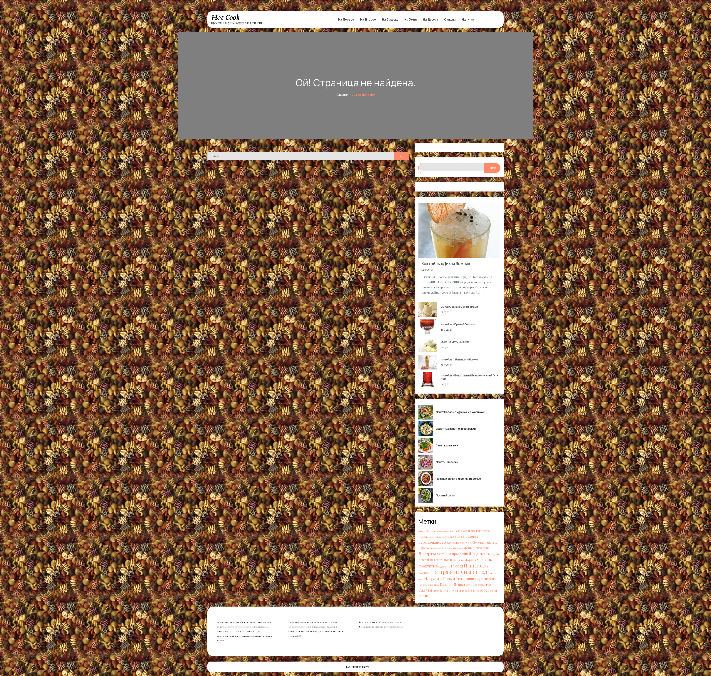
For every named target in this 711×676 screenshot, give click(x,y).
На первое (346, 19)
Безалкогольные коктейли (440, 531)
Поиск (492, 168)
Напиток (474, 565)
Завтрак (493, 554)
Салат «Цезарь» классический (456, 428)
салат (493, 590)
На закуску (390, 19)
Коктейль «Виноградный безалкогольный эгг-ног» (469, 377)
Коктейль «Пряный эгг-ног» (458, 324)
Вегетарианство (432, 542)
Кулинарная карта (357, 667)
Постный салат (445, 495)
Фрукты (454, 590)
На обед (456, 565)
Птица (458, 584)
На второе (368, 19)
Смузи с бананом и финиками (459, 306)
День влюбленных (452, 548)
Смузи (436, 590)
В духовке (470, 536)
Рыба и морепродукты (477, 584)
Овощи (468, 578)
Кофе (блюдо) (459, 560)
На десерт (430, 19)
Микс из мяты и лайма (455, 342)
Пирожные (433, 584)
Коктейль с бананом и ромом (459, 359)
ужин (423, 595)
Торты (444, 590)
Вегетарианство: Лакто (459, 542)
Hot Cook (225, 17)
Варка (457, 536)
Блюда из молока (443, 536)
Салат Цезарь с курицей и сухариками (460, 412)
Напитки (468, 19)
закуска (476, 590)
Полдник (446, 584)
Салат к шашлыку (447, 445)
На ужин (410, 19)
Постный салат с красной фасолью (458, 478)
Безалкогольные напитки (471, 531)
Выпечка (435, 548)
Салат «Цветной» (447, 462)
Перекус (422, 584)
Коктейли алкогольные (435, 560)
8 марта (422, 531)
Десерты (427, 553)
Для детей (477, 553)
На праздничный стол (459, 571)
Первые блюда (487, 578)
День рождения (476, 548)
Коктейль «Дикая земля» (445, 263)
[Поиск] (401, 156)
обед (485, 589)
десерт (466, 590)
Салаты (450, 19)
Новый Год (452, 578)
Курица (471, 560)
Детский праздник (452, 554)
